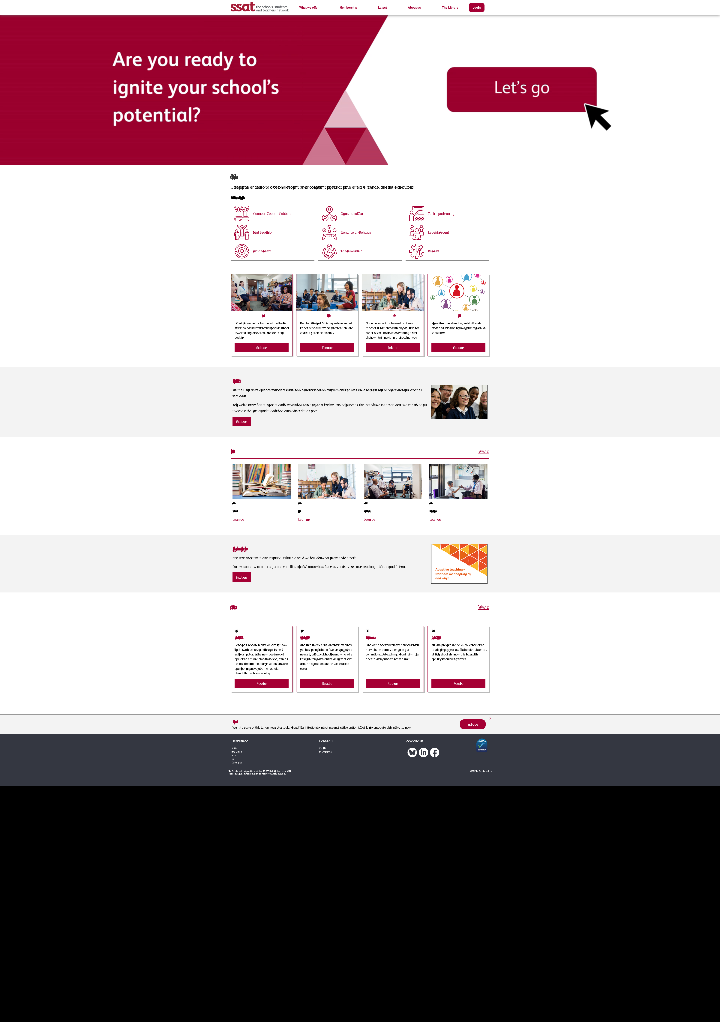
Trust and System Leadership (350, 251)
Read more (261, 683)
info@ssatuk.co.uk (326, 752)
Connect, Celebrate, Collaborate (272, 213)
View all (483, 451)
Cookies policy (236, 762)
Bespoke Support (433, 251)
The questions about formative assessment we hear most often (369, 637)
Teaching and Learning (440, 213)
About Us (234, 748)
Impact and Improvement (262, 251)
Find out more (261, 348)
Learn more (238, 519)
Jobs (232, 759)
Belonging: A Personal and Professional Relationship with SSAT (238, 637)
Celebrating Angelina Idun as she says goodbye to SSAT (304, 637)
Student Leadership (261, 232)
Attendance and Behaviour (355, 232)
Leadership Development (438, 232)
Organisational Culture (352, 213)
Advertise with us (236, 752)
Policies (234, 755)
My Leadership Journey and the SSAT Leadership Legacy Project (435, 637)
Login (476, 7)
